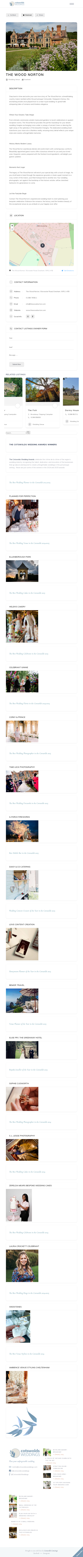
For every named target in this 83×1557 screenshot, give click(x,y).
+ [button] (12, 225)
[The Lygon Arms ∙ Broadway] (47, 1475)
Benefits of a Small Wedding (22, 1521)
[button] (9, 46)
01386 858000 (16, 417)
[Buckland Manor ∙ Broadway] (47, 1452)
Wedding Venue (14, 79)
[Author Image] (35, 405)
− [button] (12, 229)
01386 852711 (53, 414)
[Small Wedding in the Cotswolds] (13, 1507)
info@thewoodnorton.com (36, 304)
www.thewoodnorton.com (36, 310)
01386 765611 (31, 298)
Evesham (27, 79)
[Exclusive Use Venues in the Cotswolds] (13, 1532)
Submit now (17, 364)
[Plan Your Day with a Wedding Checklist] (13, 1515)
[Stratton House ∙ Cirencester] (47, 1467)
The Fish (12, 410)
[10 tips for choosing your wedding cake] (47, 1485)
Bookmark (28, 15)
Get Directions (69, 271)
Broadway (14, 414)
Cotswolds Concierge (51, 1551)
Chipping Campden (26, 414)
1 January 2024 (59, 1454)
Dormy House (52, 410)
